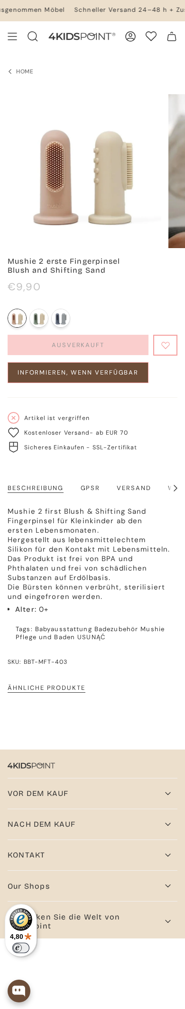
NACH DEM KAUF (42, 824)
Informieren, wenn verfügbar (78, 372)
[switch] (20, 948)
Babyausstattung (63, 629)
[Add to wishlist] (165, 345)
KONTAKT (26, 854)
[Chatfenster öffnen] (19, 991)
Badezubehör (116, 629)
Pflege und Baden (45, 637)
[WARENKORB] (172, 36)
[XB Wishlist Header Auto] (151, 36)
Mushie (152, 629)
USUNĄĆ (91, 637)
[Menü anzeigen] (12, 36)
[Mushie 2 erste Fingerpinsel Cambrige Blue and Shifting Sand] (38, 318)
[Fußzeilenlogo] (31, 765)
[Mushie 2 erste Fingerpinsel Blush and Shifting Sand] (17, 318)
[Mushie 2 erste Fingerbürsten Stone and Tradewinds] (60, 318)
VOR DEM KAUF (38, 793)
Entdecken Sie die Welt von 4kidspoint (64, 921)
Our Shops (29, 886)
